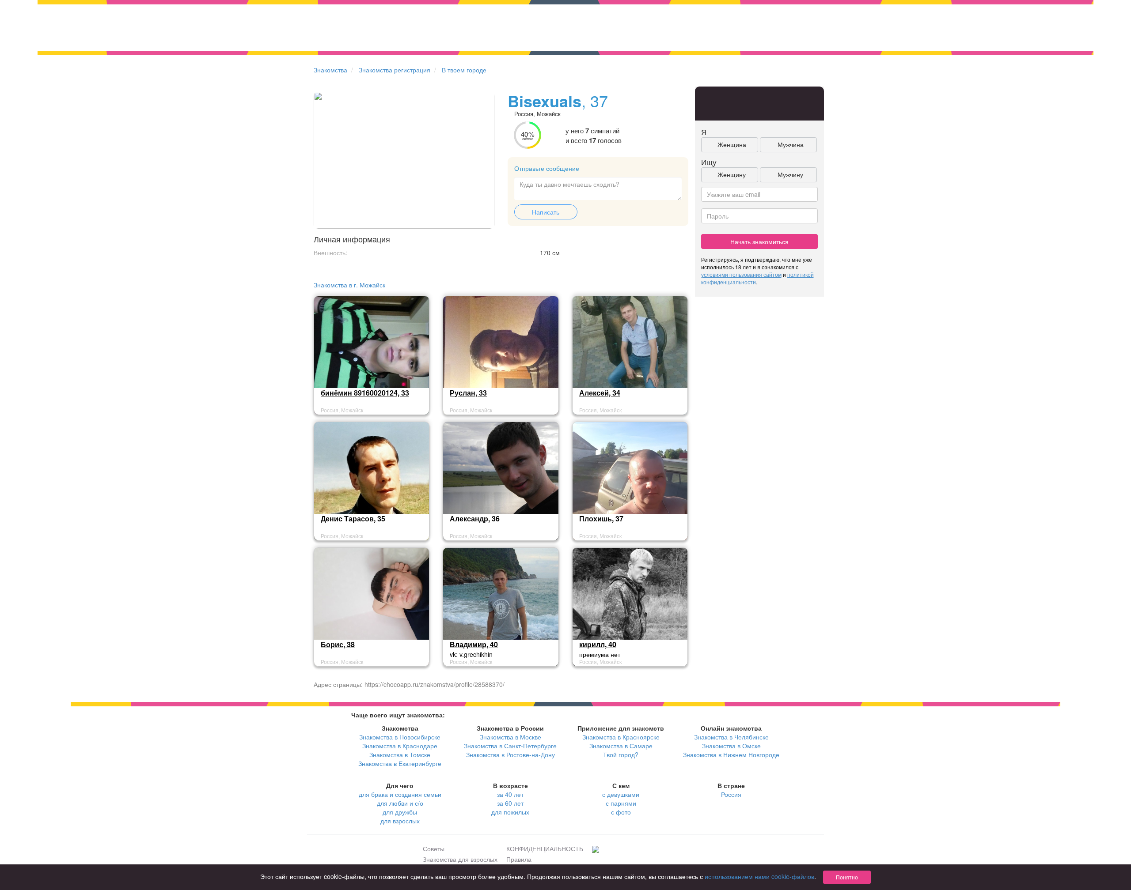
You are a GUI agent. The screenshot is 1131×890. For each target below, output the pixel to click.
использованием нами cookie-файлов (759, 876)
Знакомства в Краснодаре (399, 745)
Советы (433, 848)
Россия (731, 794)
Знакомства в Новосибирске (399, 736)
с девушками (620, 794)
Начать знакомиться (759, 241)
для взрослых (400, 820)
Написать (545, 211)
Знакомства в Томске (399, 754)
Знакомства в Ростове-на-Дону (510, 754)
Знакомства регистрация (394, 69)
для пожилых (510, 811)
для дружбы (400, 811)
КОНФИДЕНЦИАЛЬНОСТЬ (544, 848)
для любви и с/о (400, 803)
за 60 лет (510, 803)
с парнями (621, 803)
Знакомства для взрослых (460, 859)
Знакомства (330, 69)
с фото (621, 811)
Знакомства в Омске (731, 745)
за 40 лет (510, 794)
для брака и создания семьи (400, 794)
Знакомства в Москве (510, 736)
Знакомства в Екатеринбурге (399, 763)
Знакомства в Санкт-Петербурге (510, 745)
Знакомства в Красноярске (621, 736)
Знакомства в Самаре (621, 745)
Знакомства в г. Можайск (349, 284)
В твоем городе (464, 69)
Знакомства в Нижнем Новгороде (731, 754)
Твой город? (620, 754)
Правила (518, 859)
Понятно (847, 877)
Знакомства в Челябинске (731, 736)
